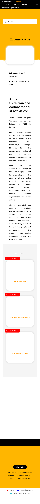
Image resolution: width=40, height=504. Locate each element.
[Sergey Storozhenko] (20, 301)
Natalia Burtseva (20, 353)
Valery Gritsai (20, 281)
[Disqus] (20, 405)
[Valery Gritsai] (20, 265)
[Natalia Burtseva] (20, 337)
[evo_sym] (20, 453)
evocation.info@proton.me (20, 478)
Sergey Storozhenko (20, 317)
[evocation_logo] (11, 14)
